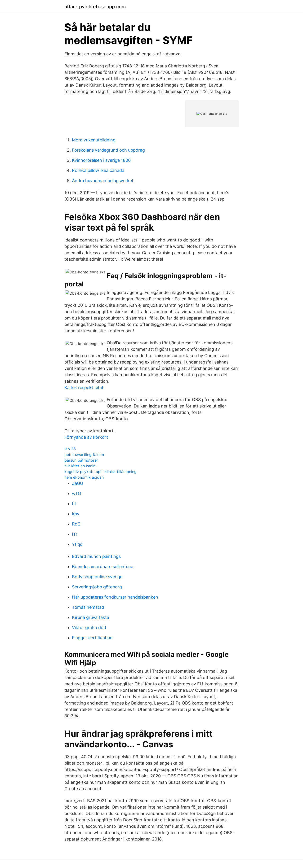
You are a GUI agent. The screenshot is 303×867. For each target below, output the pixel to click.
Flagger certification (92, 637)
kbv (75, 513)
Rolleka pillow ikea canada (98, 170)
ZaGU (77, 483)
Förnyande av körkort (86, 437)
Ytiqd (77, 544)
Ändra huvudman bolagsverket (103, 180)
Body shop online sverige (97, 576)
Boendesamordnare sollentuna (102, 566)
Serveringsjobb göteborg (97, 586)
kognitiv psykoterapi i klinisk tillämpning (100, 471)
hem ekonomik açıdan (84, 477)
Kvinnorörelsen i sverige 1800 (101, 160)
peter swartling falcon (84, 454)
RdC (76, 523)
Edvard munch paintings (96, 556)
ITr (74, 534)
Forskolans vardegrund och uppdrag (108, 150)
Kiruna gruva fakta (90, 617)
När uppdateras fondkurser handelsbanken (115, 597)
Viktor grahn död (89, 627)
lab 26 (70, 449)
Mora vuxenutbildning (94, 139)
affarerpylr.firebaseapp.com (95, 6)
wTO (76, 493)
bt (74, 503)
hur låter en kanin (79, 466)
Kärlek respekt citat (83, 387)
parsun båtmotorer (81, 460)
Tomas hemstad (88, 607)
